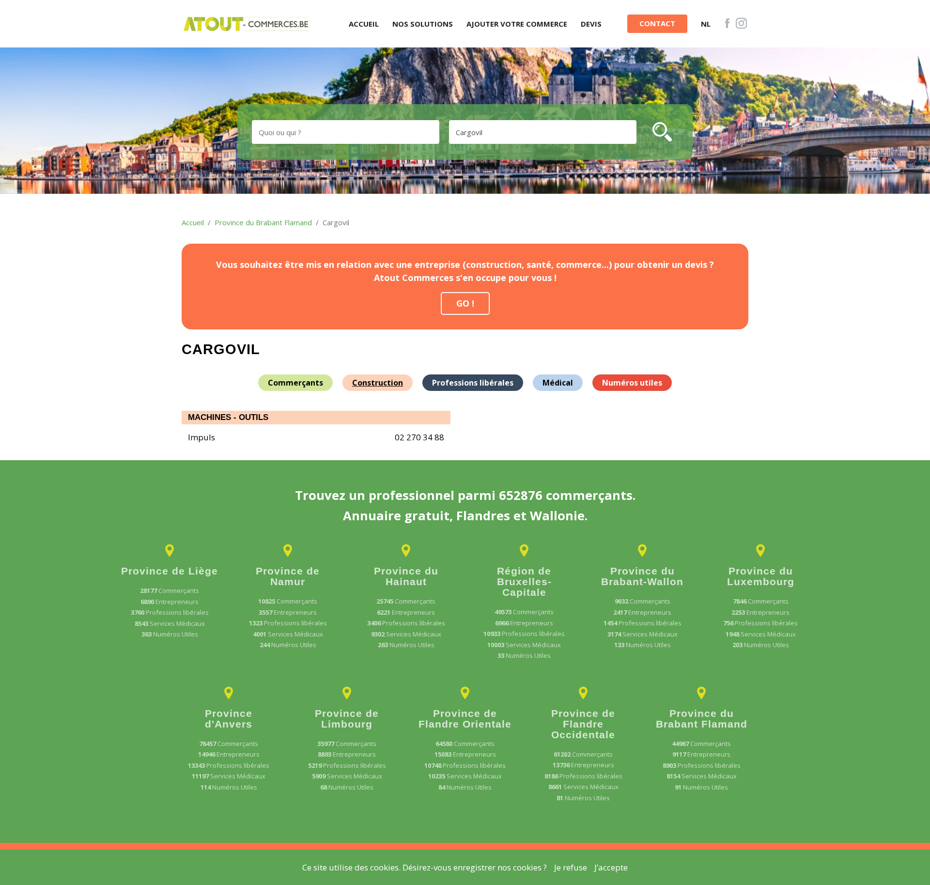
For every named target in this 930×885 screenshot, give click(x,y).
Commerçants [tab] (295, 382)
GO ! (465, 303)
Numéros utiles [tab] (632, 382)
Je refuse (570, 867)
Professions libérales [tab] (472, 382)
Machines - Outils (228, 417)
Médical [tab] (557, 382)
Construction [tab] (377, 382)
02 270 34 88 (419, 437)
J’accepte (611, 867)
